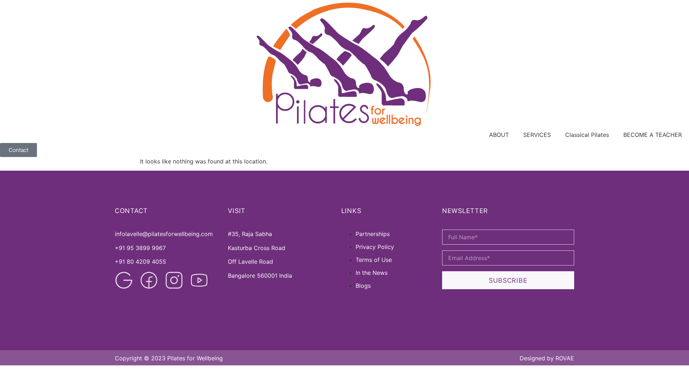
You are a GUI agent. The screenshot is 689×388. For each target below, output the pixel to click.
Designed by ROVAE (547, 358)
